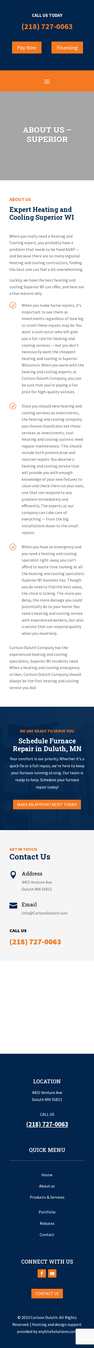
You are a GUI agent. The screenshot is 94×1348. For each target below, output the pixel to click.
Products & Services (47, 1197)
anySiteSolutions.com (57, 1331)
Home (47, 1174)
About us (47, 1186)
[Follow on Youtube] (52, 1273)
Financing (67, 47)
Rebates (47, 1223)
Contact (47, 1234)
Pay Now (26, 47)
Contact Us (47, 1293)
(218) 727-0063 (47, 26)
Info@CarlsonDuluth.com (45, 913)
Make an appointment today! (47, 804)
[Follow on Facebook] (42, 1273)
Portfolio (47, 1211)
